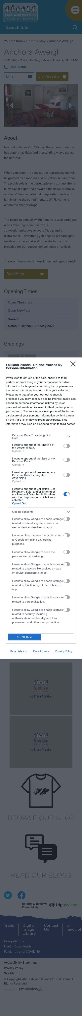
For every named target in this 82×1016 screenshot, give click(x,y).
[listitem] (41, 436)
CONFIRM (24, 636)
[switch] (66, 446)
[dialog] (41, 508)
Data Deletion (18, 651)
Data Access (41, 651)
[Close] (74, 365)
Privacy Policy (63, 651)
